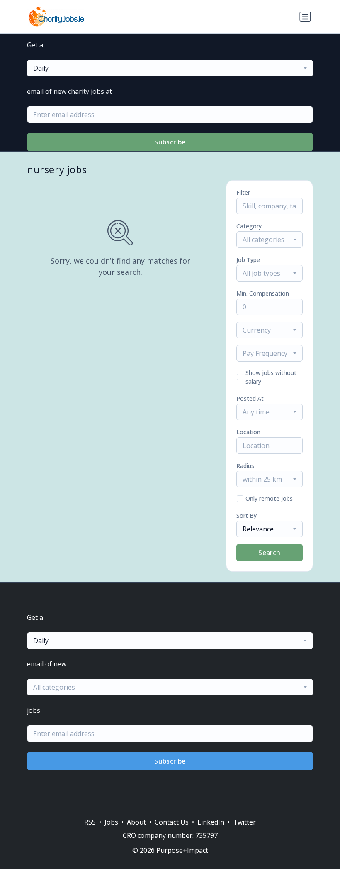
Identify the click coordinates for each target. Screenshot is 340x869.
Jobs (111, 822)
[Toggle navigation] (305, 16)
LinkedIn (210, 822)
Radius (245, 466)
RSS (90, 822)
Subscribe (170, 142)
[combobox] (170, 68)
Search (269, 552)
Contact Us (172, 822)
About (136, 822)
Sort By (246, 515)
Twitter (244, 822)
